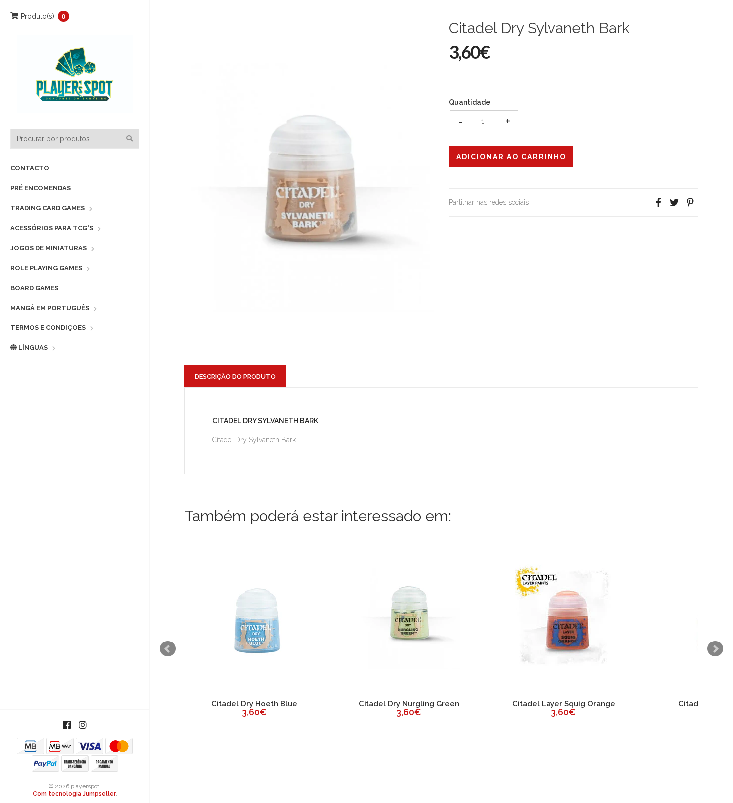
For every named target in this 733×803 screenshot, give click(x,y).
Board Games (34, 288)
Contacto (29, 168)
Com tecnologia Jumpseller (74, 793)
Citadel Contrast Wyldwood (462, 703)
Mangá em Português (49, 308)
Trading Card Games (47, 208)
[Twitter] (674, 202)
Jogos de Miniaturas (48, 248)
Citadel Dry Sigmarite (308, 703)
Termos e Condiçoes (48, 327)
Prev (168, 649)
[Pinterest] (690, 202)
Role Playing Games (46, 268)
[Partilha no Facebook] (658, 202)
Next (715, 649)
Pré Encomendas (40, 188)
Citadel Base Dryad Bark (616, 703)
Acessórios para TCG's (51, 228)
